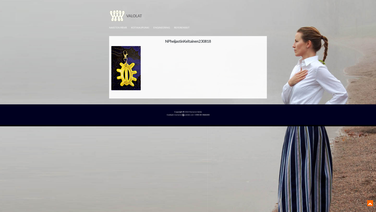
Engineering (161, 27)
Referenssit (182, 27)
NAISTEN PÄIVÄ (118, 27)
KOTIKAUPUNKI (140, 27)
